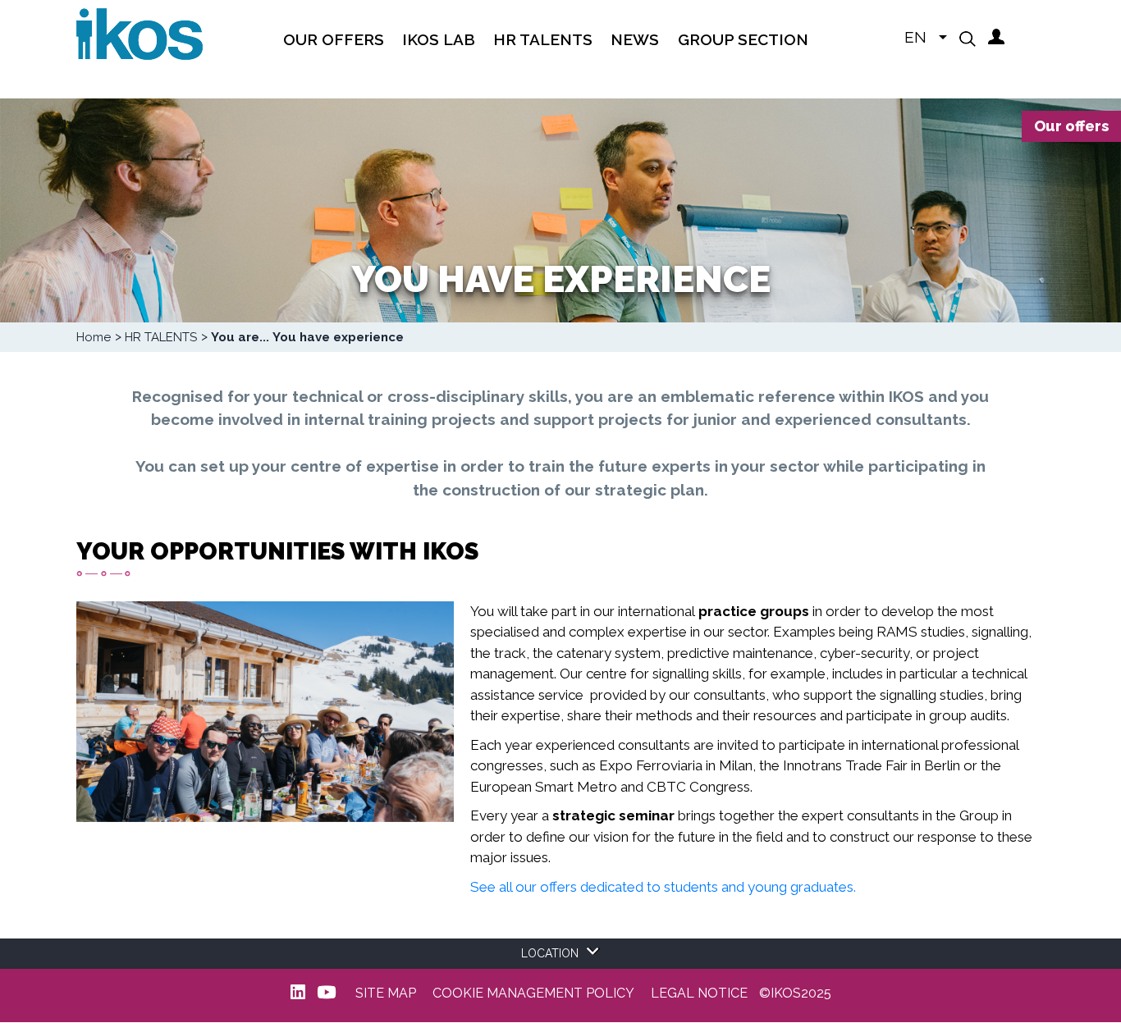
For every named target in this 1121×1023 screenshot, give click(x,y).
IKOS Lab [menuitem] (438, 39)
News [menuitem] (635, 39)
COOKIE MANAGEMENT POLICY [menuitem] (533, 993)
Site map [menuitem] (385, 993)
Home (93, 337)
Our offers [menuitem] (333, 39)
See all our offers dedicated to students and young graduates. (663, 887)
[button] (967, 38)
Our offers (1071, 126)
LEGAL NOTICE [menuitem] (699, 993)
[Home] (139, 33)
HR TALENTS (161, 337)
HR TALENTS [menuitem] (543, 39)
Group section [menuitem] (743, 39)
